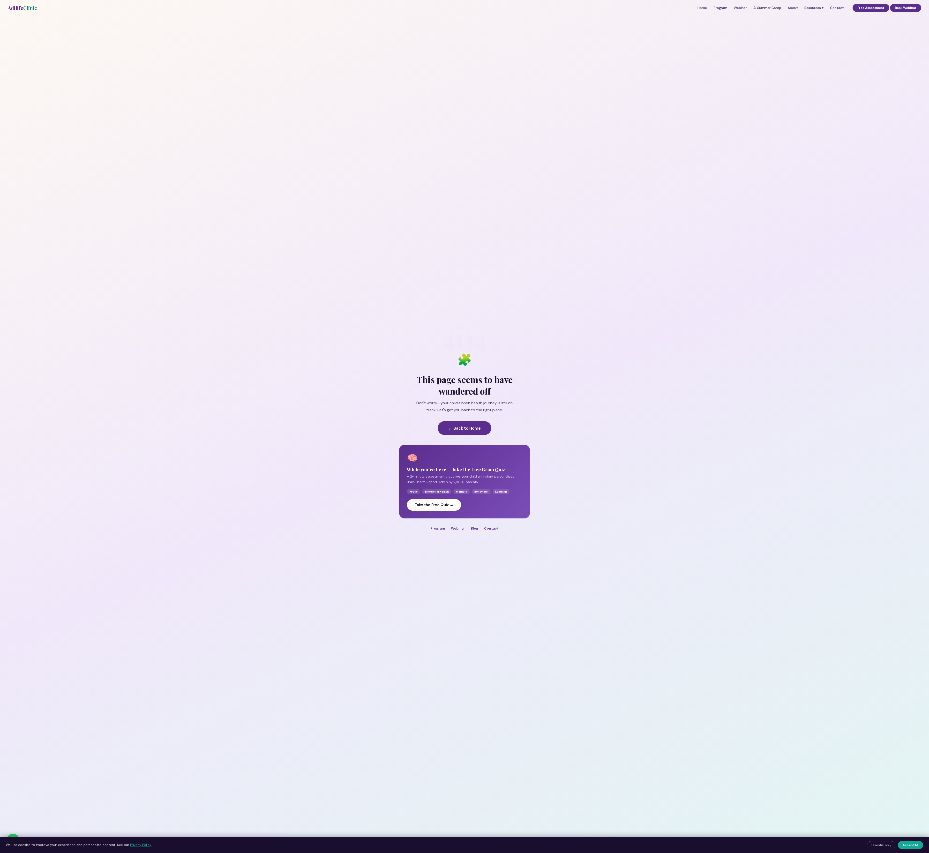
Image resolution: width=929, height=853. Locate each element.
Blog (474, 528)
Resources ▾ (814, 8)
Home (702, 8)
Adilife (22, 8)
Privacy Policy (140, 845)
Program (720, 8)
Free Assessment (870, 8)
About (793, 8)
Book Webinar (905, 8)
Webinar (740, 8)
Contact (837, 8)
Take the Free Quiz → (434, 504)
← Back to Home (464, 428)
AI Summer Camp (767, 8)
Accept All (910, 845)
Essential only (881, 845)
